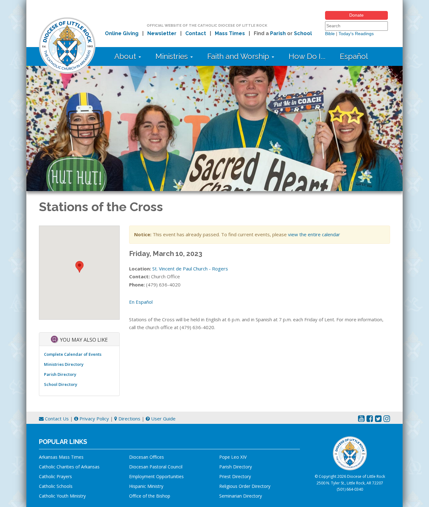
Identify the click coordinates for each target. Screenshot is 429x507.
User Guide (163, 418)
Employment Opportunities (156, 476)
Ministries (172, 56)
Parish (278, 33)
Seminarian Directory (240, 496)
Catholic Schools (56, 486)
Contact (195, 33)
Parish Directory (60, 374)
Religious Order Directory (244, 486)
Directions (128, 418)
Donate (356, 15)
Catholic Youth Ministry (62, 496)
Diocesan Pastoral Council (155, 467)
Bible (330, 33)
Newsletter (161, 33)
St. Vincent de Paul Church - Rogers (190, 268)
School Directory (60, 384)
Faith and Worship (239, 56)
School (303, 33)
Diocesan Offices (146, 457)
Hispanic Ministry (146, 486)
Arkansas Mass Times (61, 457)
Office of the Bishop (149, 496)
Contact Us (56, 418)
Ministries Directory (64, 364)
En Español (141, 302)
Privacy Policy (93, 418)
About (126, 56)
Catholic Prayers (55, 476)
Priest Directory (235, 476)
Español (354, 56)
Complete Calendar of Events (72, 354)
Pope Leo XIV (233, 457)
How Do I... (307, 56)
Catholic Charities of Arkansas (69, 467)
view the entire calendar (314, 234)
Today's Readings (356, 33)
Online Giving (121, 33)
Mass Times (230, 33)
